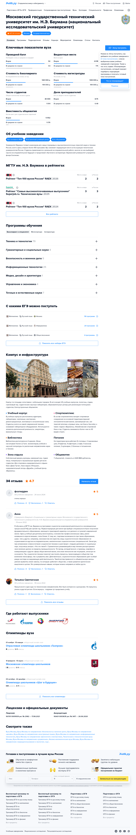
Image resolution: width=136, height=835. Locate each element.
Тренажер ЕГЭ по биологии (16, 812)
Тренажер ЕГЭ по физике (16, 819)
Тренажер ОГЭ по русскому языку (51, 800)
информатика (41, 326)
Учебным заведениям (14, 831)
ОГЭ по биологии (110, 807)
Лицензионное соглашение (35, 831)
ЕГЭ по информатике (79, 811)
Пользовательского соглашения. (112, 785)
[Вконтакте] (116, 831)
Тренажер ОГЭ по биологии (49, 812)
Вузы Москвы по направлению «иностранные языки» (34, 734)
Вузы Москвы (11, 732)
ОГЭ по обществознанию (113, 804)
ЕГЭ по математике (78, 801)
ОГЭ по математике (110, 801)
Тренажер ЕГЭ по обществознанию (12, 807)
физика (39, 316)
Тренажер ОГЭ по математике (50, 803)
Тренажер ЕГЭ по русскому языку (19, 800)
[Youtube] (124, 831)
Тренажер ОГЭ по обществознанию (45, 807)
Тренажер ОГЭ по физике (48, 819)
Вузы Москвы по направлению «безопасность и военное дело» (42, 732)
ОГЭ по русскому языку (112, 797)
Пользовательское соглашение (59, 831)
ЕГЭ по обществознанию (80, 804)
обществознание (43, 335)
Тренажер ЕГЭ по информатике (18, 816)
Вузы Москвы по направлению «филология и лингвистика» (39, 737)
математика (13, 316)
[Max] (129, 831)
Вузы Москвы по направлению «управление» (30, 739)
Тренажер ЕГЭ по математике (17, 803)
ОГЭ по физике (109, 814)
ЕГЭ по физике (76, 814)
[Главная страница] (11, 3)
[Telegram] (120, 831)
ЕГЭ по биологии (77, 807)
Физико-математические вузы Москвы (64, 739)
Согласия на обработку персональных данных (75, 785)
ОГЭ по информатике (111, 811)
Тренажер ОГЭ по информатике (50, 816)
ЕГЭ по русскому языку (80, 797)
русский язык (27, 316)
